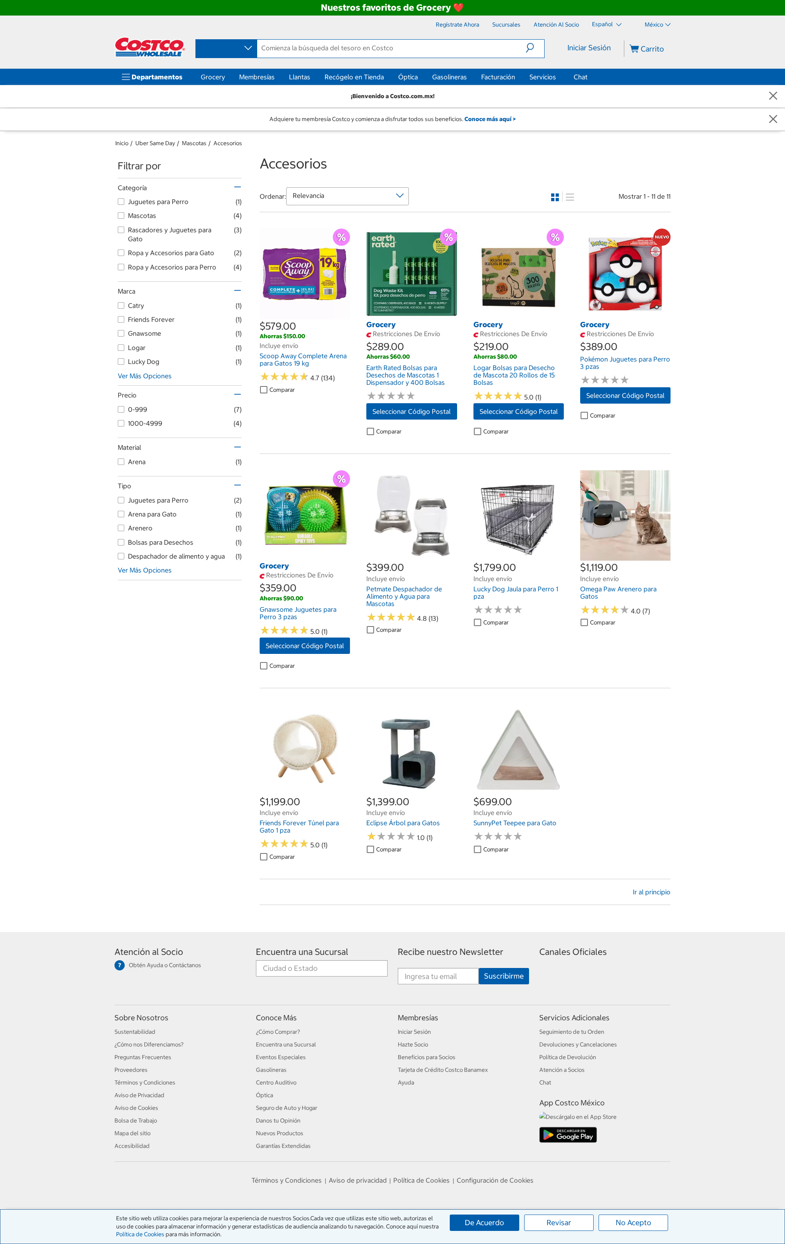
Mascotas (194, 143)
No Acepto (633, 1222)
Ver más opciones (145, 376)
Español (603, 24)
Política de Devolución (567, 1057)
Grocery (213, 77)
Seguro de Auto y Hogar (286, 1108)
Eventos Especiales (281, 1057)
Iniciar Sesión (589, 47)
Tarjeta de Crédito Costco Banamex (443, 1069)
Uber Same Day (155, 143)
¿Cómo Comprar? (278, 1031)
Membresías (257, 77)
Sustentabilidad (134, 1031)
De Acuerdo (484, 1222)
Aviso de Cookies (136, 1108)
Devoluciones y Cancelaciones (578, 1044)
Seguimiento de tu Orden (571, 1031)
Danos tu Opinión (278, 1120)
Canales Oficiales (573, 951)
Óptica (408, 77)
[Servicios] (557, 77)
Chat (581, 77)
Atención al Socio (148, 951)
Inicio (121, 143)
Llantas (299, 77)
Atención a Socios (562, 1069)
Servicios (542, 77)
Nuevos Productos (279, 1133)
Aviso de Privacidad (139, 1095)
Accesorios (227, 143)
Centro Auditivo (276, 1082)
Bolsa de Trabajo (135, 1120)
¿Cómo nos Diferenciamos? (149, 1044)
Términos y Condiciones (144, 1082)
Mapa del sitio (132, 1133)
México (654, 24)
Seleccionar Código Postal (411, 411)
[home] (150, 47)
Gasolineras (449, 77)
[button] (535, 48)
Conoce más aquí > (490, 119)
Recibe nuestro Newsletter (450, 951)
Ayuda (406, 1082)
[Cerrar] (773, 96)
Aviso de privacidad (358, 1180)
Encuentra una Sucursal (302, 951)
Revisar (559, 1222)
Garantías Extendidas (283, 1146)
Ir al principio (652, 892)
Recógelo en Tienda (354, 77)
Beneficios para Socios (426, 1057)
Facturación (498, 77)
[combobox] (226, 48)
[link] (305, 315)
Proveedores (131, 1069)
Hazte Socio (413, 1044)
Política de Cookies (140, 1234)
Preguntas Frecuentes (142, 1057)
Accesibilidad (132, 1146)
